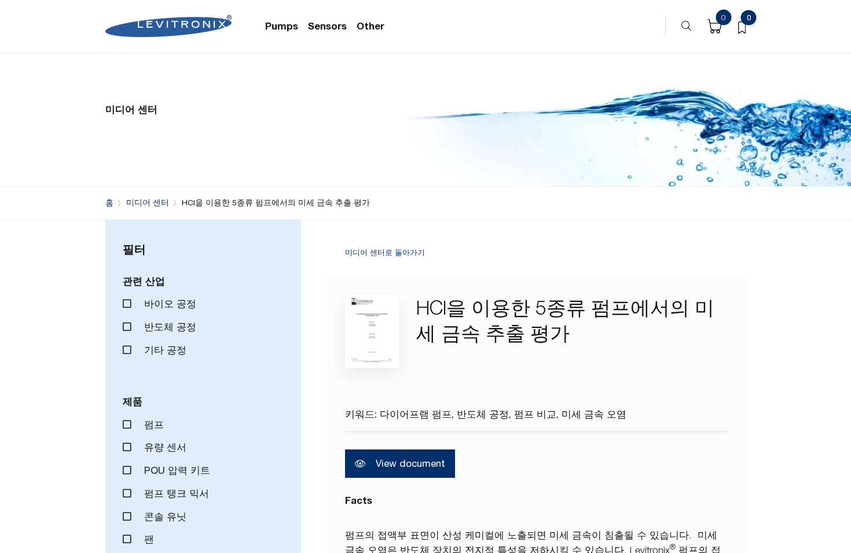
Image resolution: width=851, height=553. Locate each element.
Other (370, 26)
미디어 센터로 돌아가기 (385, 253)
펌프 (152, 424)
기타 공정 (163, 350)
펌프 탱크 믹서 (175, 493)
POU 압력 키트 (175, 470)
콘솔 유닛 (163, 516)
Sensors (327, 26)
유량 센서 (163, 447)
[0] (742, 26)
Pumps (281, 26)
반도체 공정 (168, 327)
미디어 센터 (147, 202)
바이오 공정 (168, 303)
